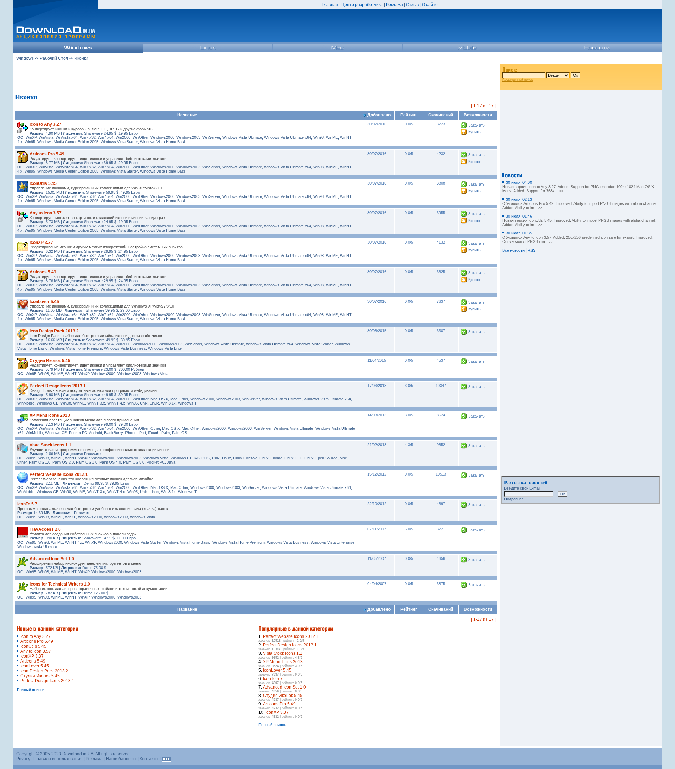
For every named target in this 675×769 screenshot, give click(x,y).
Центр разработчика (362, 4)
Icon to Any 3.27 (46, 124)
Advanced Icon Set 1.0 (52, 558)
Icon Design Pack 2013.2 (54, 331)
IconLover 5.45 (44, 301)
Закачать (476, 125)
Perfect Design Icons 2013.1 (58, 385)
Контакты (149, 758)
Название (187, 114)
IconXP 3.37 (41, 242)
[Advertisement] (256, 77)
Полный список (30, 689)
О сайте (430, 4)
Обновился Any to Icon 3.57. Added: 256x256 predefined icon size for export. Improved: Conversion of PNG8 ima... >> (577, 237)
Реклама (394, 4)
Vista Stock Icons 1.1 (50, 444)
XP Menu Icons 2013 (50, 415)
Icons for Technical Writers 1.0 (60, 584)
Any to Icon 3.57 (46, 213)
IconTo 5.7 (27, 504)
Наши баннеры (121, 758)
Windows (25, 58)
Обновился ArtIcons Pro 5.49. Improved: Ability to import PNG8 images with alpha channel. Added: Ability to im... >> (579, 203)
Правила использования (58, 758)
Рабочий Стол (54, 58)
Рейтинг (408, 114)
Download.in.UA (78, 753)
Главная (330, 4)
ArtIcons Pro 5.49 (47, 153)
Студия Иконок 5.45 (50, 360)
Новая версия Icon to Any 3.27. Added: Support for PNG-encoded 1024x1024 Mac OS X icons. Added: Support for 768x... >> (578, 186)
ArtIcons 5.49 (43, 272)
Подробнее (514, 499)
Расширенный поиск (517, 80)
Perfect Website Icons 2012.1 (59, 474)
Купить (474, 132)
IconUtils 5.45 (43, 183)
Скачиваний (440, 114)
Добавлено (379, 114)
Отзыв (412, 4)
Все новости (513, 250)
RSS (531, 250)
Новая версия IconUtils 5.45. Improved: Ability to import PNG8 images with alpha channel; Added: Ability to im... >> (579, 220)
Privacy (23, 758)
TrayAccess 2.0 (45, 529)
